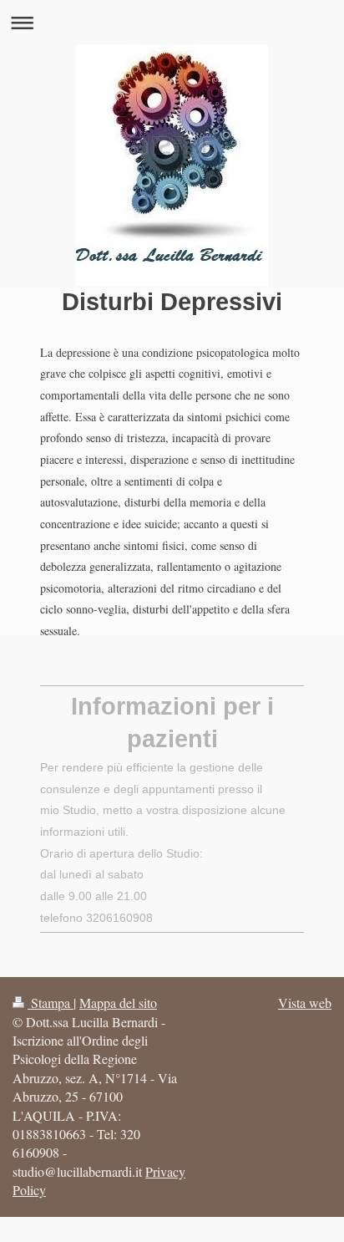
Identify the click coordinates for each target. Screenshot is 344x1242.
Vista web (304, 1002)
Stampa (50, 1002)
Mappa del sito (118, 1002)
